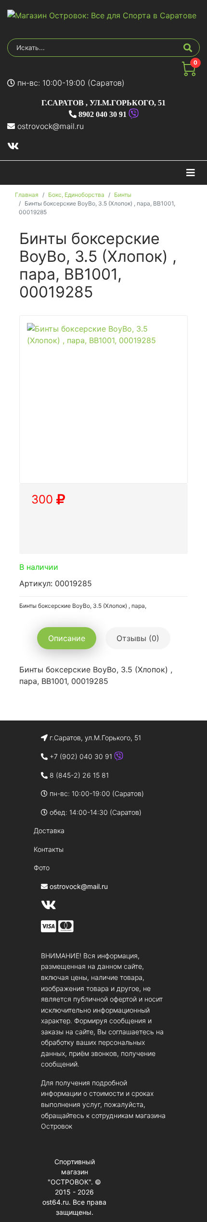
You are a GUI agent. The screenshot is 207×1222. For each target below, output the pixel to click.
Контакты (49, 849)
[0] (188, 73)
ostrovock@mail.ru (50, 126)
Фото (42, 867)
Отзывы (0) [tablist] (137, 638)
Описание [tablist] (66, 638)
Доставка (49, 830)
